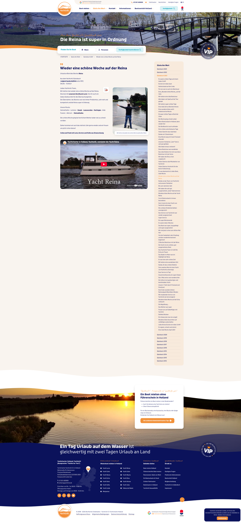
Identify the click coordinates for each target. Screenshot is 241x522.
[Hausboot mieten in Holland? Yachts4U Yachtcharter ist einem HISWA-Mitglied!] (182, 8)
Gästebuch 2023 (162, 69)
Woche (169, 411)
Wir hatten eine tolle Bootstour (167, 96)
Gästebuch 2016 (162, 348)
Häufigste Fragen (173, 2)
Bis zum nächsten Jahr (165, 186)
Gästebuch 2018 (162, 341)
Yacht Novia (106, 475)
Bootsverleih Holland (143, 8)
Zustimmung (222, 518)
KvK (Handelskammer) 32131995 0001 (69, 475)
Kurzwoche (159, 411)
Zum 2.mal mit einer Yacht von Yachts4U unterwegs (167, 204)
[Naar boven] (182, 499)
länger (176, 411)
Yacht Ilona (106, 481)
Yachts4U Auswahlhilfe (150, 488)
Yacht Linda (106, 488)
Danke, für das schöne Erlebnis (167, 265)
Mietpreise (106, 491)
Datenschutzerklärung (119, 514)
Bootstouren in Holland (150, 485)
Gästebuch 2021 (162, 76)
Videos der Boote (128, 488)
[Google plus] (69, 495)
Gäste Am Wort (99, 8)
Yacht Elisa (126, 478)
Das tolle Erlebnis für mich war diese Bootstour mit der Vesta (169, 153)
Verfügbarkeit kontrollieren (129, 50)
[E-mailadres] (146, 2)
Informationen (125, 8)
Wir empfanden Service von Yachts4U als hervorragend (166, 296)
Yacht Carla (106, 471)
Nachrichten (162, 2)
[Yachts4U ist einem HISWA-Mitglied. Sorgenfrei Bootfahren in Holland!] (182, 513)
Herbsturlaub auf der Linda (166, 86)
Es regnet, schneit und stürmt (167, 327)
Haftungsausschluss (83, 514)
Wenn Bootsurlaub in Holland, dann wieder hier (169, 123)
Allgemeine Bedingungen (100, 514)
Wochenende (149, 411)
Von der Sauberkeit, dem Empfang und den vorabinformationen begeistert (168, 237)
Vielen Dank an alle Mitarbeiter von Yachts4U (169, 163)
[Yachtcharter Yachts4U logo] (64, 8)
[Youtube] (73, 495)
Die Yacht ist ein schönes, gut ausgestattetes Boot (167, 246)
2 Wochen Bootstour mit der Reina (168, 242)
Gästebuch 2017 (162, 344)
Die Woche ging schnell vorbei (167, 119)
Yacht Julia (126, 485)
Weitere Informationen (224, 515)
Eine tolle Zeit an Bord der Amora (168, 107)
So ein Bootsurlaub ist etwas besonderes (167, 199)
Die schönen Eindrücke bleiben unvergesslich (167, 209)
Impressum (168, 488)
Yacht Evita (106, 478)
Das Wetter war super (165, 307)
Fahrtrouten (152, 2)
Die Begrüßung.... (163, 304)
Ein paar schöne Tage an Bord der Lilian (168, 115)
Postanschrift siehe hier (64, 477)
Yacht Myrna (127, 475)
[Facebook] (59, 495)
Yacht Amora (127, 481)
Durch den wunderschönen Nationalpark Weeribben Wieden (168, 291)
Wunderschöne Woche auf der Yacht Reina (169, 195)
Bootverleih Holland (171, 478)
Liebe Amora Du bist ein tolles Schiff (169, 325)
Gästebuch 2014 (162, 354)
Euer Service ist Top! (164, 272)
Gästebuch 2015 (162, 351)
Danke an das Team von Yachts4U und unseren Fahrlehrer (168, 182)
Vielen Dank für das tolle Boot (167, 132)
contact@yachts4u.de (65, 483)
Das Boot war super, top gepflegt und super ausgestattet (168, 227)
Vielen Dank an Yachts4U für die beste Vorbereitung (168, 168)
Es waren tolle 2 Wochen (165, 223)
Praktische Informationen (172, 475)
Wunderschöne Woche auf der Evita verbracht (169, 301)
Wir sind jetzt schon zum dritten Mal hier (169, 232)
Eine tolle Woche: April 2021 (166, 330)
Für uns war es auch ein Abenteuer (168, 89)
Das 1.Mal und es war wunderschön (169, 278)
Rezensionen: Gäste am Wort (152, 475)
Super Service (162, 218)
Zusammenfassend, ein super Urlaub (169, 275)
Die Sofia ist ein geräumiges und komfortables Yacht (168, 281)
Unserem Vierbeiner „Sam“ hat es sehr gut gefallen (168, 143)
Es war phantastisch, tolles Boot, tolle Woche (168, 172)
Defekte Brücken (163, 314)
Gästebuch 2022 (162, 72)
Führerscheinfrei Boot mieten (152, 471)
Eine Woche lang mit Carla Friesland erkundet (169, 138)
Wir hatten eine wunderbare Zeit (168, 262)
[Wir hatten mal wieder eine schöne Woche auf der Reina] (106, 90)
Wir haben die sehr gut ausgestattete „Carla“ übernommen (169, 190)
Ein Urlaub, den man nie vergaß (167, 317)
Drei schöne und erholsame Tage (168, 129)
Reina (81, 74)
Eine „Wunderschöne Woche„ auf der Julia (169, 93)
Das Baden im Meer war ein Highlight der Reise (166, 256)
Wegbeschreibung (170, 481)
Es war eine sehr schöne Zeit (167, 260)
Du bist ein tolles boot (165, 84)
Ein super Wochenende (165, 220)
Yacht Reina (126, 468)
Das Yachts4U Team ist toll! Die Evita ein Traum (168, 251)
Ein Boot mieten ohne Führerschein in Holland (154, 396)
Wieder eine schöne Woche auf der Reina (168, 177)
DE (183, 2)
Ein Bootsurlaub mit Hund (151, 478)
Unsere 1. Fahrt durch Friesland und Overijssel (169, 286)
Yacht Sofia (106, 485)
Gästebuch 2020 (162, 335)
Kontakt (112, 8)
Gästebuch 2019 (162, 338)
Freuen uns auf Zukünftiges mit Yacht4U (167, 311)
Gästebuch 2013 (162, 358)
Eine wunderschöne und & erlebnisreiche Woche (166, 110)
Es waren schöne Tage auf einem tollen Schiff (168, 80)
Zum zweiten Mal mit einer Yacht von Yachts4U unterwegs (168, 269)
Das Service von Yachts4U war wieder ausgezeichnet (167, 214)
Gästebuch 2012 (162, 361)
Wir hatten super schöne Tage (167, 104)
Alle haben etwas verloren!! (166, 147)
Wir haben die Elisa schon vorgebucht (166, 158)
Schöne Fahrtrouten (149, 481)
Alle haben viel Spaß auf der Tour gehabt (168, 100)
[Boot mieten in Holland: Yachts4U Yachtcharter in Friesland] (86, 479)
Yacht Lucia (106, 468)
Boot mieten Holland (149, 468)
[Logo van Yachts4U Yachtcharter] (64, 511)
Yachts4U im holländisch (172, 485)
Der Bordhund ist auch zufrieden (168, 126)
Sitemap (131, 514)
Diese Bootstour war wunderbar (168, 149)
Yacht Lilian (126, 471)
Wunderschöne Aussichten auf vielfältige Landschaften (167, 321)
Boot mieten (84, 8)
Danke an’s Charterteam (165, 134)
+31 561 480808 (63, 480)
